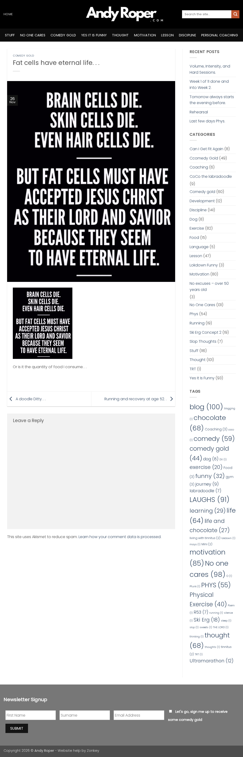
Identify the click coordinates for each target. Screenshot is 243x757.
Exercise (197, 228)
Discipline (187, 35)
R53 (201, 612)
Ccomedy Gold (204, 158)
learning (208, 511)
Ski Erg (207, 619)
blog (206, 407)
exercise (206, 467)
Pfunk (195, 586)
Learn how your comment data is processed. (120, 537)
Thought (198, 359)
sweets (206, 627)
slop (194, 627)
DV (223, 459)
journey (207, 484)
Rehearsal (199, 112)
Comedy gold (23, 56)
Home (8, 14)
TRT (193, 369)
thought (120, 35)
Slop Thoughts (203, 341)
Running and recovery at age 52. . (136, 398)
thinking (197, 636)
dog (211, 459)
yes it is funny (94, 35)
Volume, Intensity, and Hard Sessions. (210, 69)
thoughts (212, 647)
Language (199, 247)
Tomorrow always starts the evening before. (212, 100)
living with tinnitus (205, 538)
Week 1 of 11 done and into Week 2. (209, 84)
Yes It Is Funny (202, 378)
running (216, 613)
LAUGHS (209, 499)
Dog (193, 219)
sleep (226, 620)
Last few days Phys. (207, 121)
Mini (206, 544)
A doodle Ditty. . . (30, 398)
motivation (145, 35)
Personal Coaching (219, 35)
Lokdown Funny (204, 265)
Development (202, 201)
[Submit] (235, 14)
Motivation (199, 274)
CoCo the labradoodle (211, 176)
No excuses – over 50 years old (209, 286)
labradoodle (205, 491)
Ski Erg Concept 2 (205, 332)
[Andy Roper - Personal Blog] (121, 14)
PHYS (216, 585)
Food (194, 237)
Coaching (199, 167)
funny (210, 476)
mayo (195, 544)
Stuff (10, 35)
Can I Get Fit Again (206, 149)
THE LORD (221, 627)
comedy (214, 438)
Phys (194, 314)
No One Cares (202, 305)
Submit (16, 728)
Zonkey (93, 750)
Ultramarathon (212, 660)
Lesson (167, 35)
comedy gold (63, 35)
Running (197, 323)
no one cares (32, 35)
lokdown (228, 538)
